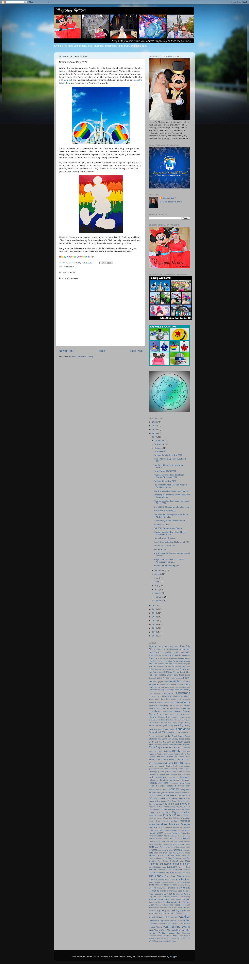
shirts (151, 885)
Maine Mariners (183, 815)
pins (182, 853)
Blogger (173, 957)
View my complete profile (171, 202)
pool (184, 858)
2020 (154, 609)
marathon (185, 818)
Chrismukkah (168, 693)
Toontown (163, 908)
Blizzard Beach (179, 672)
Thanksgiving (169, 902)
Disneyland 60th (157, 732)
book (168, 678)
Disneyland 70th (173, 732)
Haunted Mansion (157, 786)
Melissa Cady (169, 198)
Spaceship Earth (161, 894)
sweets (178, 899)
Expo (171, 748)
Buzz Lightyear (158, 682)
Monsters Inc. (177, 827)
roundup (186, 873)
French (163, 763)
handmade (174, 780)
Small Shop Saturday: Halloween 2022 (171, 542)
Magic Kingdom (181, 812)
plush (165, 858)
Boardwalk (152, 678)
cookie (159, 703)
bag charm (186, 666)
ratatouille (186, 870)
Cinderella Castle (181, 696)
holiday (174, 789)
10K (165, 646)
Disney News (164, 720)
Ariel (151, 664)
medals (174, 821)
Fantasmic (186, 751)
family (176, 751)
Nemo (183, 833)
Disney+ (157, 729)
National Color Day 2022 (165, 481)
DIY (170, 735)
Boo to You (161, 678)
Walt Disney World (176, 927)
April (156, 589)
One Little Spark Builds (175, 841)
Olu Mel (177, 839)
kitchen (166, 807)
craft (172, 705)
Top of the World (175, 908)
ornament (176, 844)
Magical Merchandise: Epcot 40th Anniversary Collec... (169, 560)
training (175, 910)
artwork (168, 664)
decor (157, 711)
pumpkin (152, 867)
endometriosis (175, 745)
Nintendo (152, 839)
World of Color (183, 938)
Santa (187, 877)
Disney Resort (155, 723)
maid (160, 815)
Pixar (178, 855)
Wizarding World (170, 938)
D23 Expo (164, 708)
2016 (154, 624)
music (187, 830)
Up (176, 917)
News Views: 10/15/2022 (165, 511)
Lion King (158, 810)
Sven (173, 899)
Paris (161, 850)
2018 (154, 617)
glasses (161, 772)
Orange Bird (168, 844)
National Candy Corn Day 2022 (168, 455)
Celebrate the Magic (157, 690)
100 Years (158, 646)
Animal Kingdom (177, 658)
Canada (172, 684)
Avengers (160, 666)
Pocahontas (177, 858)
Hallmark (172, 777)
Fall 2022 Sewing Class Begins (168, 528)
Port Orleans (163, 861)
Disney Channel (183, 714)
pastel (171, 850)
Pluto (170, 858)
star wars (157, 897)
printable (176, 863)
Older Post (136, 350)
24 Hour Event (173, 647)
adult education (182, 652)
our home (185, 844)
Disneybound (168, 729)
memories (185, 820)
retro (167, 873)
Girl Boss (164, 769)
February (158, 597)
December (159, 440)
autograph (186, 664)
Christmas (183, 693)
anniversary (184, 661)
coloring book (176, 699)
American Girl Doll (164, 658)
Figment (152, 757)
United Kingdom (156, 917)
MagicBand (153, 815)
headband (171, 786)
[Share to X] (105, 263)
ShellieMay (185, 882)
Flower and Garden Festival (162, 759)
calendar (174, 681)
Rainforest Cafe (164, 870)
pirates (187, 853)
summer (152, 899)
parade (155, 850)
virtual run (175, 923)
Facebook (186, 747)
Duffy (151, 742)
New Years (164, 836)
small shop (173, 888)
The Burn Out (160, 550)
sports (172, 893)
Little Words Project (183, 809)
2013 (154, 636)
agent (170, 655)
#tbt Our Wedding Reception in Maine (171, 491)
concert (152, 703)
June (157, 582)
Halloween (184, 777)
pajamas (182, 847)
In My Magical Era (183, 795)
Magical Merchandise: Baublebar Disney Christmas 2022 (169, 476)
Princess (153, 863)
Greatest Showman (157, 775)
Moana (161, 828)
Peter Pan (186, 850)
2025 (154, 426)
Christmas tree (155, 696)
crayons (179, 706)
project (186, 863)
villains (158, 924)
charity (187, 690)
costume (153, 706)
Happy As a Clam (162, 524)
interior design (178, 798)
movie (160, 830)
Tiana (171, 905)
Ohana (165, 839)
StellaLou (166, 897)
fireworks (161, 757)
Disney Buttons (169, 714)
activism (167, 652)
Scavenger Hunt (162, 880)
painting (175, 847)
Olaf (170, 838)
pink (178, 853)
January (158, 601)
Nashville (176, 833)
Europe (164, 747)
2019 (154, 613)
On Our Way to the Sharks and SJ (169, 521)
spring (178, 894)
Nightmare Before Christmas (180, 836)
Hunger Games (181, 793)
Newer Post (66, 350)
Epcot (152, 747)
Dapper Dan (178, 708)
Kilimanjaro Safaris (155, 807)
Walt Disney (156, 927)
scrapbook (181, 879)
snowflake (164, 891)
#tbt (151, 646)
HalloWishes (154, 780)
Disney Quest (185, 720)
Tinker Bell (185, 905)
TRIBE (151, 913)
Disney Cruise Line (160, 717)
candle (180, 684)
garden (161, 766)
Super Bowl (163, 899)
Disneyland (182, 729)
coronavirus (182, 702)
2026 (154, 422)
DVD (157, 742)
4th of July (185, 646)
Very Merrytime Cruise (173, 921)
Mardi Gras (154, 821)
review (173, 872)
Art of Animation (159, 664)
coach (157, 699)
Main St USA (169, 815)
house (171, 792)
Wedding (176, 930)
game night (153, 766)
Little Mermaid (169, 809)
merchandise (158, 824)
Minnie (185, 824)
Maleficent (176, 818)
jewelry (159, 804)
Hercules (180, 786)
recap (152, 872)
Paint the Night (166, 847)
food (179, 759)
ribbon (180, 873)
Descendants (167, 712)
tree (188, 910)
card (167, 687)
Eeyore (187, 742)
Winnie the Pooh (164, 936)
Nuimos (159, 839)
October (158, 448)
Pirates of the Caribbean (162, 855)
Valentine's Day (156, 921)
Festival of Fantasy (165, 754)
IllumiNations (160, 795)
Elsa (151, 745)
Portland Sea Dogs (180, 861)
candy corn (159, 687)
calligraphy (164, 684)
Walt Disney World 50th (160, 930)
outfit (151, 847)
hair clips (186, 775)
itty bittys (186, 801)
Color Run (165, 699)
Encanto (165, 745)
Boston (172, 678)
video (186, 920)
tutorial (171, 913)
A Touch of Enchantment (166, 649)
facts (150, 751)
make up (152, 818)
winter (175, 936)
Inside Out (165, 798)
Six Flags (165, 885)
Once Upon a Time (157, 841)
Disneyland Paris (162, 736)
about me (185, 649)
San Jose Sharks (174, 876)
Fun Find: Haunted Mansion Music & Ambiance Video (170, 486)
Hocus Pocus (161, 790)
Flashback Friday (175, 757)
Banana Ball (159, 669)
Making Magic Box (164, 818)
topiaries (152, 911)
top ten (186, 908)
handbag (164, 780)
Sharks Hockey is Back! (164, 546)
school (172, 880)
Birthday (167, 672)
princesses (165, 863)
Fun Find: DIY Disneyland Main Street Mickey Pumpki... (171, 516)
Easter (179, 741)
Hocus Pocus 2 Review (164, 538)
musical (152, 833)
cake (166, 682)
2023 (154, 433)
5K (150, 649)
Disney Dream (178, 717)
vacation (184, 916)
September (159, 570)
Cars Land (174, 687)
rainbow (69, 267)
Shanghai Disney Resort (171, 882)
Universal (169, 917)
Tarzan (151, 902)
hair (179, 775)
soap (180, 891)
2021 (154, 605)
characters (179, 690)
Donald (181, 736)
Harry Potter (184, 783)
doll (175, 736)
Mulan (167, 830)
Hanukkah (185, 780)
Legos (179, 807)
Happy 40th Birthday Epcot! (166, 566)
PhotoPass (172, 853)
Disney (186, 711)
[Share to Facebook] (108, 263)
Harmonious (174, 783)
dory (159, 739)
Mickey (174, 824)
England (186, 745)
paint (157, 847)
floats (188, 757)
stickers (174, 897)
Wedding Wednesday (169, 933)
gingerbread (154, 769)
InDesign (153, 798)
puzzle (164, 867)
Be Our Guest (174, 669)
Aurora (180, 664)
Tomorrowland (154, 908)
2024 (154, 429)
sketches (173, 885)
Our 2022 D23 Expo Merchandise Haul (171, 507)
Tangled (186, 899)
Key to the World (172, 803)
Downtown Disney (170, 739)
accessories (155, 652)
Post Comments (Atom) (82, 357)
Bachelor (168, 666)
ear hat (162, 742)
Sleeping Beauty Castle (158, 888)
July (156, 578)
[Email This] (100, 263)
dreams (182, 739)
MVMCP (160, 833)
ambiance (186, 655)
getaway (187, 766)
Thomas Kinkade (161, 905)
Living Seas (154, 813)
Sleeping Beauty (184, 885)
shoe (157, 885)
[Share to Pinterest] (111, 263)
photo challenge (160, 853)
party (165, 850)
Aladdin (178, 655)
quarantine (172, 866)
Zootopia (172, 941)
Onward (187, 841)
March (157, 593)
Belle (161, 672)
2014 (154, 632)
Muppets (173, 830)
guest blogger (171, 775)
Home (101, 350)
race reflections (184, 867)
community (186, 699)
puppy (158, 867)
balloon (152, 669)
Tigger (177, 905)
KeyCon (186, 803)
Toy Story (161, 910)
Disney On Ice (175, 720)
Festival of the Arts (182, 754)
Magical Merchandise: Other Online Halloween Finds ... (170, 533)
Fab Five (178, 747)
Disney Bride (155, 714)
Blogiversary (172, 675)
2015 (154, 628)
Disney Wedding (174, 725)
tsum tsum (160, 913)
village (152, 923)
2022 (154, 437)
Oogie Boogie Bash (156, 844)
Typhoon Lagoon (183, 913)
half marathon (157, 777)
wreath (166, 941)
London (166, 812)
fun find (179, 763)
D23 (157, 708)
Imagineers (171, 795)
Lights (151, 810)
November (159, 444)
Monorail (168, 828)
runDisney (156, 876)
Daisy (171, 709)
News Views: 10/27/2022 (165, 471)
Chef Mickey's (154, 693)
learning (172, 807)
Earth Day (171, 742)
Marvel (165, 821)
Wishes (160, 938)
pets (151, 853)
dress (187, 739)
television (158, 902)
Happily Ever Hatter (159, 783)
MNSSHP (153, 827)
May (156, 585)
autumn (152, 666)
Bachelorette (176, 666)
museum (181, 830)
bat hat (166, 669)
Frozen (169, 763)
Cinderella (166, 696)
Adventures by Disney (158, 655)
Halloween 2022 (161, 451)
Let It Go (186, 807)
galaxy (187, 763)
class (151, 699)
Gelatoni (168, 766)
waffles (183, 924)
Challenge (170, 690)
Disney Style (160, 726)
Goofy (174, 772)
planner (159, 858)
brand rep (179, 678)
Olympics (186, 838)
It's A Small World (174, 801)
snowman (173, 891)
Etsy (158, 747)
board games (184, 675)
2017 (154, 621)
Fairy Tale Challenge (162, 751)
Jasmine (152, 804)
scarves (152, 880)
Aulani (174, 664)
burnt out (68, 80)
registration (160, 873)
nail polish (167, 833)
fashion (152, 754)
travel (183, 910)
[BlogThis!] (103, 263)
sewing (157, 882)
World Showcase (155, 941)
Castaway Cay (184, 687)
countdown (163, 706)
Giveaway (173, 769)
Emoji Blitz (157, 745)
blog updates (159, 675)
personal (177, 850)
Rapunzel (177, 870)
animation (168, 661)
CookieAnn (168, 703)
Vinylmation (165, 924)
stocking (187, 897)
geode (181, 766)
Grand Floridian (183, 772)
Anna (175, 661)
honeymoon (161, 793)
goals (168, 771)
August (157, 574)
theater (178, 902)
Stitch (181, 897)
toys (168, 910)
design (177, 711)
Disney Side (166, 723)
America (153, 658)
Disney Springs (177, 723)
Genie (175, 766)
